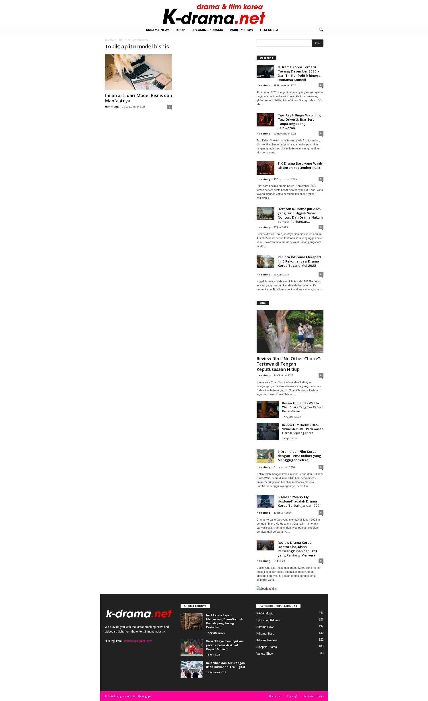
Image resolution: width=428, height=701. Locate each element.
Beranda (109, 39)
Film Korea (269, 30)
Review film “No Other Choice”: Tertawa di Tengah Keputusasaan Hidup (289, 364)
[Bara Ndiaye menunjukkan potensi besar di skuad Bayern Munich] (192, 647)
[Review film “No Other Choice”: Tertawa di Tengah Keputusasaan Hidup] (290, 331)
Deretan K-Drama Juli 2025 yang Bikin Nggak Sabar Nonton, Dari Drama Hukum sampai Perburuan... (300, 215)
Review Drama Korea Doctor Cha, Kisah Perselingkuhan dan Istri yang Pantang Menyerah (297, 548)
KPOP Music (264, 613)
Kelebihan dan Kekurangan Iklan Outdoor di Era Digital (225, 665)
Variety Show (241, 30)
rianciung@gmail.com (138, 641)
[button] (321, 30)
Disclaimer (275, 696)
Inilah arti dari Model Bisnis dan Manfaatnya (138, 98)
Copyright (292, 696)
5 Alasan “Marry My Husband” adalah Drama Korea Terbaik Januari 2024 (299, 501)
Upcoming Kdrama (207, 30)
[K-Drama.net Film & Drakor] (214, 12)
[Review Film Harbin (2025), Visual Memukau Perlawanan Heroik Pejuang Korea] (268, 431)
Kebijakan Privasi (314, 696)
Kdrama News (158, 30)
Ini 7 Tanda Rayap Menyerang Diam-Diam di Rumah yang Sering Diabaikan (224, 621)
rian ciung (112, 106)
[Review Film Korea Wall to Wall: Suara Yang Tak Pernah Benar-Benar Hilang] (268, 409)
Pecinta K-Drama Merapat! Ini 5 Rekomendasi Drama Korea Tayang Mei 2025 (299, 261)
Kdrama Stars (265, 633)
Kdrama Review (266, 640)
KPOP (180, 30)
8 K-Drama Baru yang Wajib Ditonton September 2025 (300, 165)
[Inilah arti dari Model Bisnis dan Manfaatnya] (138, 72)
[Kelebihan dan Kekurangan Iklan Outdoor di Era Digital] (192, 669)
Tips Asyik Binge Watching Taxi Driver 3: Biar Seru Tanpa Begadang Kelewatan (299, 121)
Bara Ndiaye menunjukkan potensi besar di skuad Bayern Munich (225, 645)
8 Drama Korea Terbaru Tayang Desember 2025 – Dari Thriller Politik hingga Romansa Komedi (299, 73)
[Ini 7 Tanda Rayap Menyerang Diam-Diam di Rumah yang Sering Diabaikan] (192, 621)
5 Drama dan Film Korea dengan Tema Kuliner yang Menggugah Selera (299, 455)
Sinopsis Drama (266, 647)
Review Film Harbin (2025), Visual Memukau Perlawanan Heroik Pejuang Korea (302, 429)
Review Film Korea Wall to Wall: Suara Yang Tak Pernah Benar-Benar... (302, 407)
